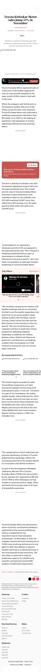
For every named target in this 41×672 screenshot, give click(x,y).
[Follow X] (29, 579)
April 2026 (5, 657)
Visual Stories (26, 633)
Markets (4, 630)
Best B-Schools (6, 617)
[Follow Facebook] (25, 579)
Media (24, 624)
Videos (24, 628)
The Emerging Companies (10, 603)
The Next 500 (6, 611)
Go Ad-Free (32, 165)
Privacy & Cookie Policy (15, 661)
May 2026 (5, 655)
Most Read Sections (9, 624)
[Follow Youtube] (33, 579)
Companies (25, 598)
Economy (5, 633)
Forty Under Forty (7, 614)
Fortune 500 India (7, 606)
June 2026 (5, 652)
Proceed (34, 81)
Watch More (33, 271)
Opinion (4, 638)
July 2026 (5, 650)
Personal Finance (7, 636)
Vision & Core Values (16, 664)
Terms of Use (28, 661)
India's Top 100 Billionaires (10, 601)
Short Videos (26, 630)
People (24, 601)
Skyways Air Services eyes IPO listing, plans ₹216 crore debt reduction (18, 296)
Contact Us (27, 664)
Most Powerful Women (9, 609)
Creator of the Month (8, 598)
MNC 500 (4, 619)
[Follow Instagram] (37, 579)
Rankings (6, 594)
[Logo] (7, 10)
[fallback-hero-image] (12, 363)
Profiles (25, 594)
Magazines (6, 643)
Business (5, 628)
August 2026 (6, 647)
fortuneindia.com (20, 27)
